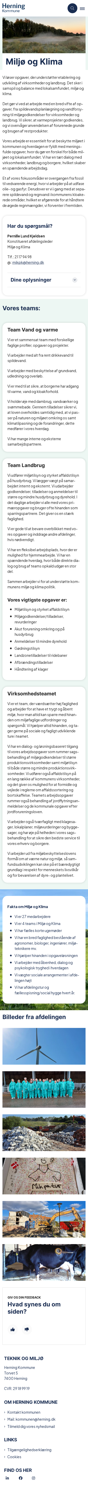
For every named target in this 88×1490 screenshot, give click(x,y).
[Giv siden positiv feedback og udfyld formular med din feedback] (13, 1329)
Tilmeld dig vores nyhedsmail (31, 1426)
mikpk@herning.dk (28, 262)
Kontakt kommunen (23, 1412)
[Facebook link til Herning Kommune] (25, 1478)
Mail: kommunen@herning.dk (31, 1419)
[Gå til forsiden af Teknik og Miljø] (32, 8)
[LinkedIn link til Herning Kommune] (12, 1478)
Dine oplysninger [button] (31, 280)
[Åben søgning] (72, 8)
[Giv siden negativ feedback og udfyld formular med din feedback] (27, 1329)
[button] (84, 8)
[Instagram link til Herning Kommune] (38, 1478)
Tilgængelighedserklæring (29, 1449)
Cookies (14, 1456)
